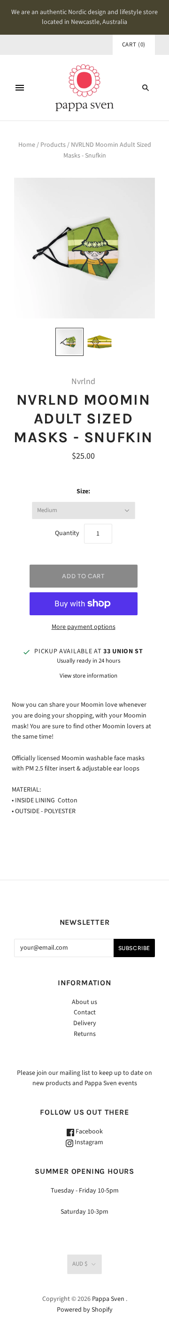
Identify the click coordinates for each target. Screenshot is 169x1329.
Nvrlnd (83, 381)
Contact (85, 1012)
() (134, 44)
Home (26, 145)
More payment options (83, 627)
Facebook (88, 1131)
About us (84, 1002)
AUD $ (79, 1264)
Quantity (67, 533)
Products (53, 145)
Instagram (88, 1142)
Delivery (84, 1023)
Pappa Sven (108, 1299)
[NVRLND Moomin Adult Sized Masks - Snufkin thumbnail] (69, 342)
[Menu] (19, 87)
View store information (88, 676)
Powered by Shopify (85, 1309)
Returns (85, 1034)
